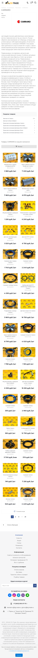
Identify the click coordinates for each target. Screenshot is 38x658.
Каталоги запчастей (19, 557)
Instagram (14, 595)
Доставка (19, 572)
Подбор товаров (19, 577)
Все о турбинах (19, 562)
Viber (23, 595)
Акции (19, 540)
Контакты (19, 548)
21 (25, 517)
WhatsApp (27, 595)
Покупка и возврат (19, 566)
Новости (19, 538)
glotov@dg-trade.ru (28, 607)
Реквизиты (19, 545)
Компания (19, 535)
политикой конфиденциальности (19, 651)
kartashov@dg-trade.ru (14, 607)
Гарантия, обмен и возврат (19, 574)
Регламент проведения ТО (19, 560)
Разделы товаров (9, 114)
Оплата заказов (19, 570)
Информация (19, 552)
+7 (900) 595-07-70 (20, 603)
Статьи (19, 543)
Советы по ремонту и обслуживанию (19, 555)
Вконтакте (9, 595)
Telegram (18, 595)
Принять (19, 655)
